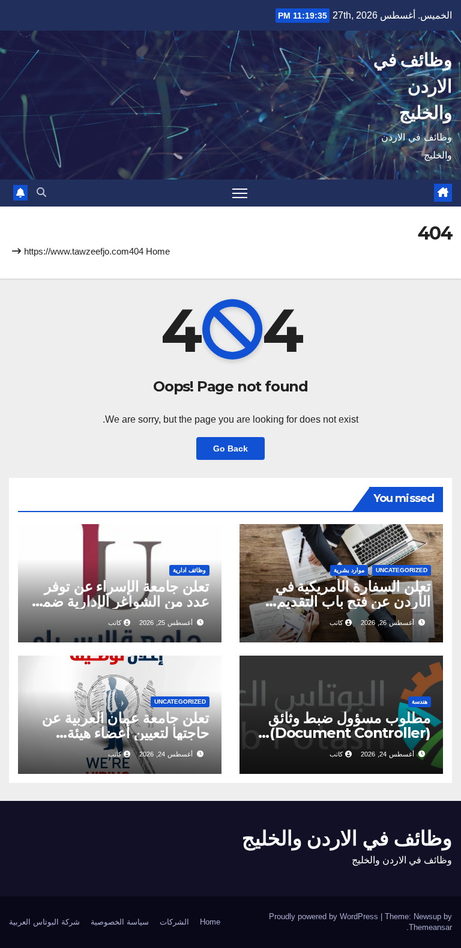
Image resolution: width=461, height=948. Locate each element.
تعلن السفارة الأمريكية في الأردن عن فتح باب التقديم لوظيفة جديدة (353, 601)
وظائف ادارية (189, 570)
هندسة (419, 701)
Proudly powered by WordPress (325, 916)
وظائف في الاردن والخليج (412, 86)
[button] (41, 192)
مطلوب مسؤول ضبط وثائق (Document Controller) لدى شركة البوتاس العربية (349, 732)
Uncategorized (401, 570)
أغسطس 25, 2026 (166, 622)
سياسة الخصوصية (120, 921)
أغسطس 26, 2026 (387, 622)
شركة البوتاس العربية (44, 921)
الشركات (174, 921)
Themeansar (430, 927)
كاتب (336, 622)
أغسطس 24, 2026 (387, 754)
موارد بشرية (349, 570)
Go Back (230, 448)
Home (158, 251)
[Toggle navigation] (240, 193)
